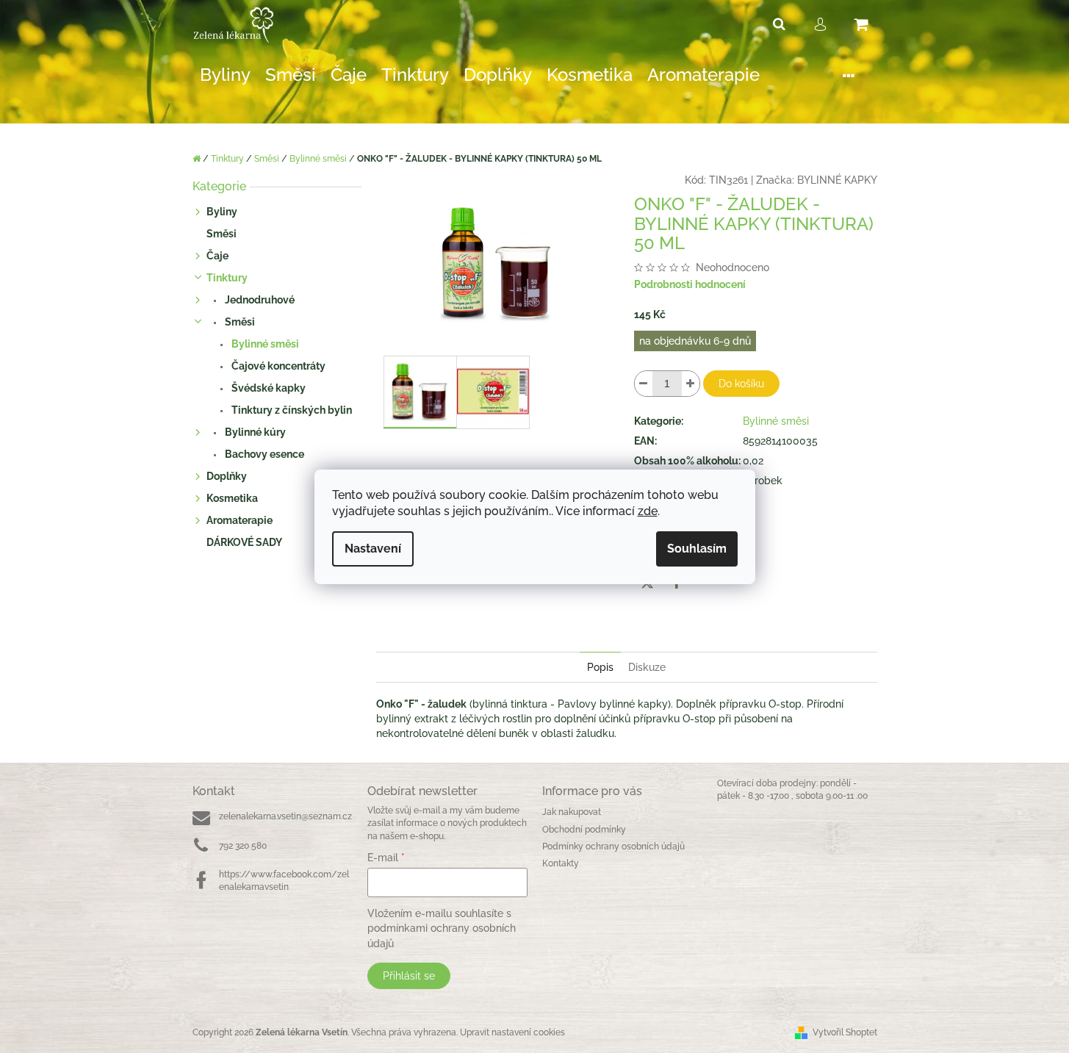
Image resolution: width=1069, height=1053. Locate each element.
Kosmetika (232, 498)
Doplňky (226, 476)
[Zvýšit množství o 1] (690, 383)
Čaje (217, 256)
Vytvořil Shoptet (845, 1032)
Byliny (221, 212)
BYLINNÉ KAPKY (837, 180)
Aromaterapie (239, 520)
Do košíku (741, 383)
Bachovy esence (263, 454)
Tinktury (227, 278)
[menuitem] (225, 75)
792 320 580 (243, 846)
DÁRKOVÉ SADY (244, 542)
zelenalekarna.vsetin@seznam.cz (285, 816)
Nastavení (373, 549)
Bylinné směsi (264, 344)
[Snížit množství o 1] (643, 383)
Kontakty (560, 863)
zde (648, 511)
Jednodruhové (259, 300)
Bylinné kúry (254, 432)
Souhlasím (697, 549)
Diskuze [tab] (647, 667)
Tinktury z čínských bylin (290, 410)
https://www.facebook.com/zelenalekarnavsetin (284, 880)
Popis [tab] (600, 667)
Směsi (221, 234)
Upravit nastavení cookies (512, 1032)
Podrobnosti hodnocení (690, 284)
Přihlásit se (409, 976)
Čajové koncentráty (277, 366)
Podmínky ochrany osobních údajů (613, 846)
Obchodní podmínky (584, 829)
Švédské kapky (267, 388)
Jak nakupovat (571, 812)
